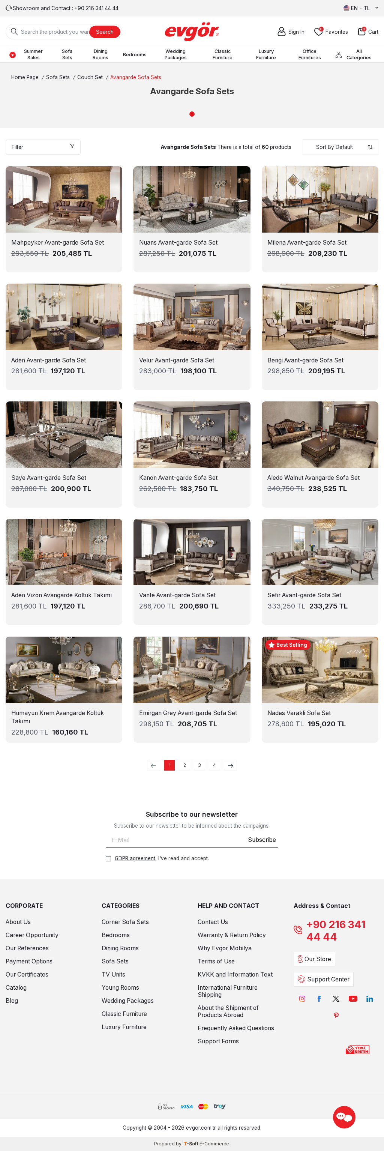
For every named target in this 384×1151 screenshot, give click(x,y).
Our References (27, 948)
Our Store (317, 959)
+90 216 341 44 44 (336, 930)
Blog (12, 1000)
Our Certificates (27, 974)
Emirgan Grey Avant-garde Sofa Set (188, 713)
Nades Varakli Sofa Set (299, 713)
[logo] (192, 31)
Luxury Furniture (266, 54)
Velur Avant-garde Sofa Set (176, 360)
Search (105, 31)
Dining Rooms (100, 54)
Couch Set (90, 77)
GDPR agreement (135, 858)
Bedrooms (135, 54)
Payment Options (29, 961)
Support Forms (218, 1041)
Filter (17, 147)
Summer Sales (33, 54)
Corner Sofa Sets (125, 922)
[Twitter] (336, 998)
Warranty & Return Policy (232, 935)
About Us (18, 922)
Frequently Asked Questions (236, 1028)
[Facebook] (319, 998)
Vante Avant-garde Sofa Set (177, 595)
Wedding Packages (176, 54)
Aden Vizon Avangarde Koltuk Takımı (61, 595)
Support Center (328, 979)
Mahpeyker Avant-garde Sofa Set (57, 242)
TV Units (113, 974)
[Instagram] (302, 998)
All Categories (359, 54)
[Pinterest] (336, 1015)
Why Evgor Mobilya (225, 948)
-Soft (192, 1143)
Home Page (25, 77)
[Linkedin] (369, 998)
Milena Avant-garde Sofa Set (306, 242)
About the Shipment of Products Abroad (228, 1011)
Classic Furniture (222, 54)
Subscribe (262, 839)
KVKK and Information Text (235, 974)
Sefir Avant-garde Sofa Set (304, 595)
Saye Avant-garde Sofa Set (48, 477)
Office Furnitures (309, 54)
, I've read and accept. (162, 858)
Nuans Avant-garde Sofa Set (178, 242)
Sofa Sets (67, 54)
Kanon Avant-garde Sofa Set (178, 477)
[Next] (230, 765)
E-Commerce (214, 1143)
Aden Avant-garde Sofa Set (48, 360)
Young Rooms (120, 987)
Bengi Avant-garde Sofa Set (305, 360)
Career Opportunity (32, 935)
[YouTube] (353, 998)
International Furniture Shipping (228, 991)
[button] (192, 114)
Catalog (16, 987)
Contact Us (213, 922)
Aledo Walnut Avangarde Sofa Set (313, 477)
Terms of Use (216, 961)
